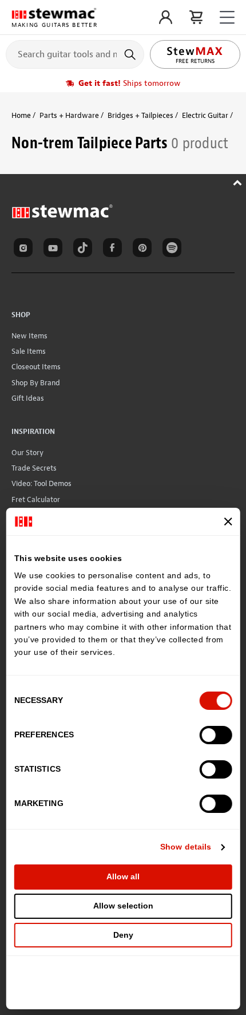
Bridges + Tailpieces (140, 115)
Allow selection (123, 905)
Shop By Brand (35, 383)
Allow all (123, 876)
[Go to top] (239, 181)
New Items (29, 336)
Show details (185, 846)
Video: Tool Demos (41, 483)
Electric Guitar (205, 115)
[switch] (215, 735)
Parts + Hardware (69, 115)
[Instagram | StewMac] (25, 249)
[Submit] (131, 54)
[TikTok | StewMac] (84, 249)
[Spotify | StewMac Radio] (173, 249)
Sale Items (28, 351)
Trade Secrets (34, 468)
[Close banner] (228, 522)
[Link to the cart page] (196, 17)
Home (21, 115)
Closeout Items (36, 367)
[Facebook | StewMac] (114, 249)
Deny (123, 934)
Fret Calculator (35, 499)
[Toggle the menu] (227, 17)
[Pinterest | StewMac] (144, 249)
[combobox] (75, 54)
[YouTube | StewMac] (54, 249)
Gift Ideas (27, 398)
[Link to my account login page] (165, 17)
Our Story (27, 452)
